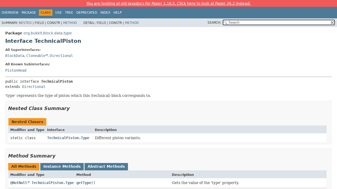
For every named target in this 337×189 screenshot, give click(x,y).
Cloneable (35, 56)
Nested (25, 23)
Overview (10, 12)
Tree (69, 12)
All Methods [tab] (23, 166)
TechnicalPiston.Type (68, 138)
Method (70, 23)
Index (105, 12)
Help (117, 12)
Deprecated (86, 12)
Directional (61, 56)
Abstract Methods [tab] (106, 166)
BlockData (14, 56)
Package (29, 12)
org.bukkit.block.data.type (47, 33)
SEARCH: (214, 22)
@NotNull (18, 183)
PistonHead (15, 70)
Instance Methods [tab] (62, 166)
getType (83, 183)
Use (58, 12)
